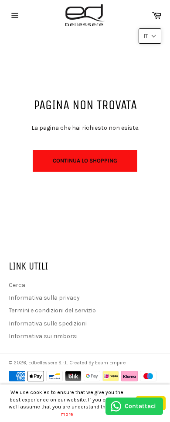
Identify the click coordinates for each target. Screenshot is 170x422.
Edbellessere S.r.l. (47, 363)
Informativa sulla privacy (44, 297)
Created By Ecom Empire (97, 363)
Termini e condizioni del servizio (52, 310)
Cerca (17, 285)
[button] (150, 36)
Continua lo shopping (85, 160)
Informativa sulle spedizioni (48, 323)
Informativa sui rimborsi (43, 336)
